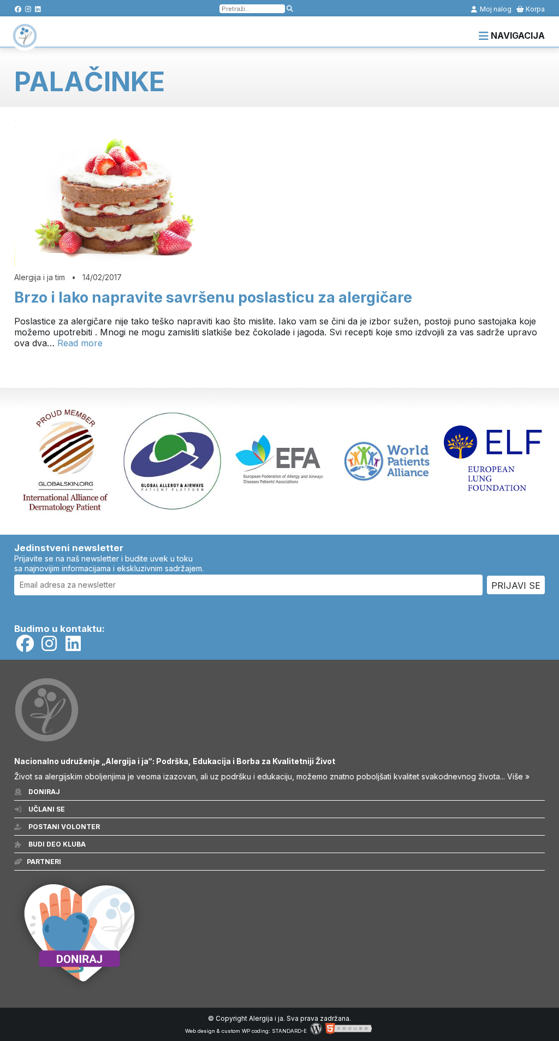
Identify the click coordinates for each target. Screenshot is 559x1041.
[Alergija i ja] (25, 42)
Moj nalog (495, 9)
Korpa (534, 9)
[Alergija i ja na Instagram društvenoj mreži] (28, 9)
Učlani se (46, 809)
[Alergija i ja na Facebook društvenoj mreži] (18, 9)
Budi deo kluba (56, 844)
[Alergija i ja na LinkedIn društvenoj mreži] (38, 9)
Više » (518, 776)
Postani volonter (63, 827)
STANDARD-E (289, 1031)
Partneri (44, 861)
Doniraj (43, 792)
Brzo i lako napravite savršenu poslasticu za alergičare (213, 297)
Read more (80, 343)
